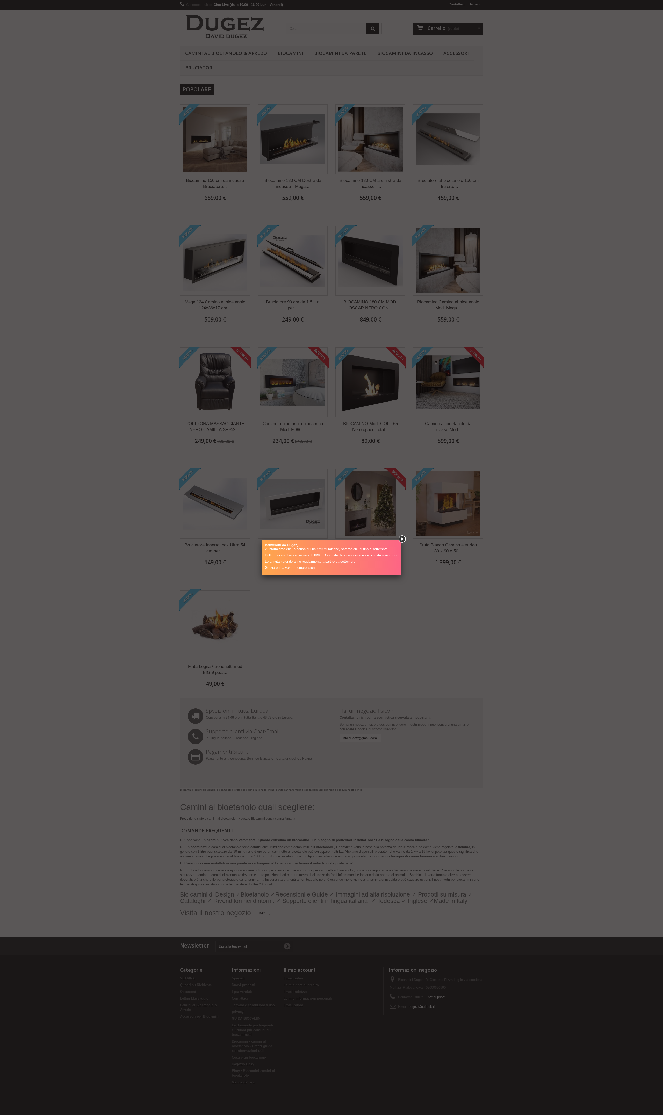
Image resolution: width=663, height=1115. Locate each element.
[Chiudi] (402, 539)
